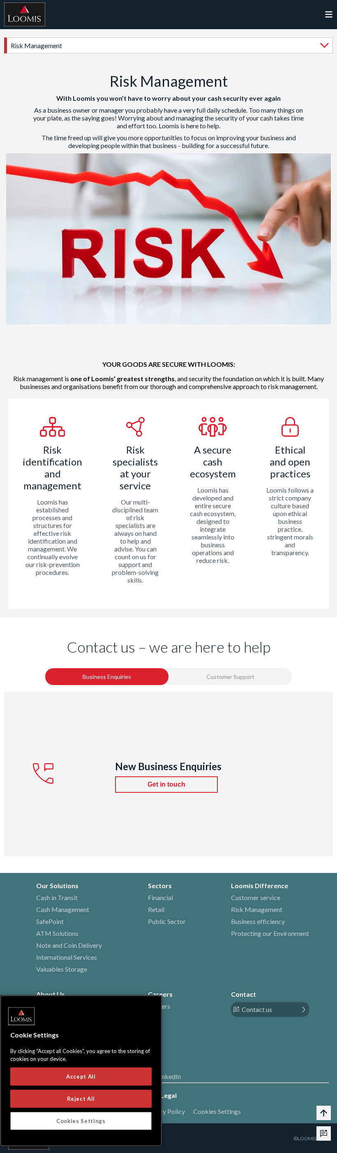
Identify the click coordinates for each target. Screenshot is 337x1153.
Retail (156, 909)
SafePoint (50, 921)
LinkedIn (169, 1076)
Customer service (255, 897)
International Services (66, 957)
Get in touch (166, 784)
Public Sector (167, 921)
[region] (81, 1070)
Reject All (81, 1098)
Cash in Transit (57, 897)
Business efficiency (258, 921)
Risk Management (256, 909)
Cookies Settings (217, 1111)
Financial (160, 897)
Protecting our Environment (270, 933)
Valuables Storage (61, 969)
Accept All (81, 1076)
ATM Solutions (57, 933)
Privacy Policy (165, 1111)
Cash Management (62, 909)
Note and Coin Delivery (69, 945)
